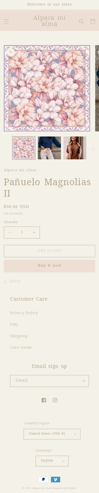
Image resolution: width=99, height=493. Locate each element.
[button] (6, 21)
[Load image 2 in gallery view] (49, 148)
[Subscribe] (83, 381)
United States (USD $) (47, 434)
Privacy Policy (24, 313)
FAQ (14, 324)
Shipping (19, 336)
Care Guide (21, 347)
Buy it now (49, 265)
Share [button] (15, 281)
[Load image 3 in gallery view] (74, 148)
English (47, 460)
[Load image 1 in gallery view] (23, 148)
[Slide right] (93, 149)
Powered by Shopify (64, 488)
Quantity (11, 222)
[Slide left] (5, 149)
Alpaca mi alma (42, 488)
